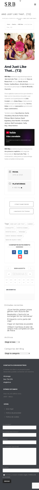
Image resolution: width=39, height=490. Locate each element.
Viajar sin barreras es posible (20, 324)
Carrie (30, 224)
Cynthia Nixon (22, 228)
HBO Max (19, 18)
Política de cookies (12, 417)
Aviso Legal (23, 475)
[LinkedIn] (26, 252)
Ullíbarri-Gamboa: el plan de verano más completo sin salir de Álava (20, 328)
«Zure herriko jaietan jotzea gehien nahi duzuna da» (19, 310)
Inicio (8, 24)
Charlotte (10, 228)
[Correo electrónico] (20, 257)
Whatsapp (7, 376)
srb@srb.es (7, 382)
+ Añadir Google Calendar (21, 204)
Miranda (22, 232)
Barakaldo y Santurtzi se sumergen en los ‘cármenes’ (19, 315)
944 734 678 (7, 379)
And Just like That (17, 224)
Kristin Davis (11, 232)
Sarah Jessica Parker (14, 236)
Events (14, 24)
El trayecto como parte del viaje (19, 320)
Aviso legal (9, 409)
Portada (5, 18)
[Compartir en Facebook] (14, 252)
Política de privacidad (13, 413)
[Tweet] (20, 252)
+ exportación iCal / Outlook (22, 211)
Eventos (12, 18)
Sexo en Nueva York (13, 240)
